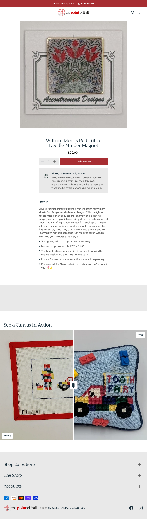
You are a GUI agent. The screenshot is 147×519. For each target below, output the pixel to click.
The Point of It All (56, 508)
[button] (5, 12)
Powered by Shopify (75, 508)
